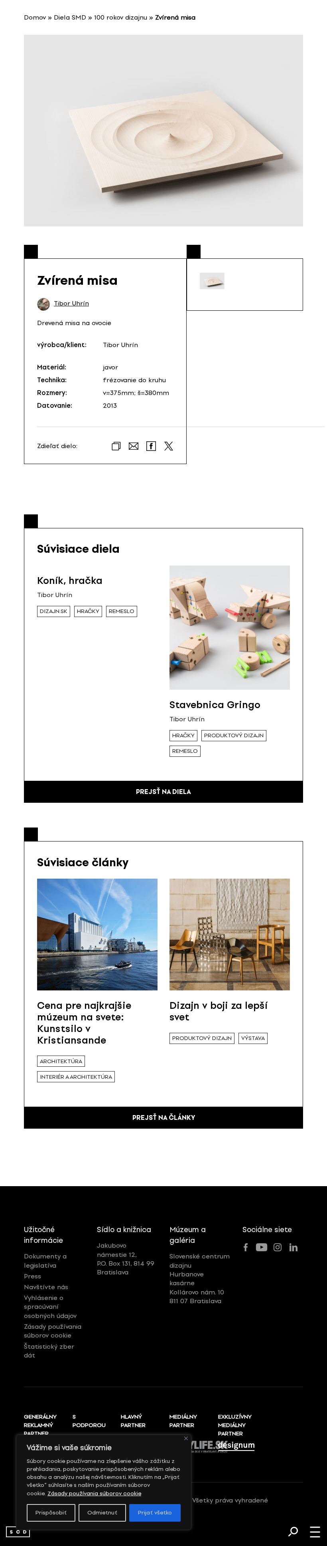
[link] (18, 1531)
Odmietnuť (102, 1512)
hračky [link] (88, 611)
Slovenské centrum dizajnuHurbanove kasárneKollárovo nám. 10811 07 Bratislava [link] (199, 1278)
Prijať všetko (155, 1512)
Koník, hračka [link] (69, 580)
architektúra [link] (61, 1061)
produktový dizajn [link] (234, 735)
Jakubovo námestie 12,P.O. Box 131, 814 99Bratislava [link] (125, 1259)
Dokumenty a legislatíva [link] (45, 1260)
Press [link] (32, 1276)
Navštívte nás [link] (46, 1287)
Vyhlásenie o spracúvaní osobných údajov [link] (50, 1307)
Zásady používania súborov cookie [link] (94, 1493)
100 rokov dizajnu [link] (120, 17)
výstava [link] (253, 1038)
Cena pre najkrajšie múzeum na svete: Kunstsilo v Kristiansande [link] (84, 1023)
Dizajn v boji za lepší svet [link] (218, 1011)
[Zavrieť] (186, 1438)
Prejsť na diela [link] (163, 792)
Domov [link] (35, 17)
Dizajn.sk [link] (53, 611)
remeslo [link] (121, 611)
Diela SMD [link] (70, 17)
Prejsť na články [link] (163, 1117)
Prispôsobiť (51, 1512)
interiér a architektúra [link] (76, 1077)
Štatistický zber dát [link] (49, 1351)
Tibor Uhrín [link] (71, 303)
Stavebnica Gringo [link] (214, 704)
